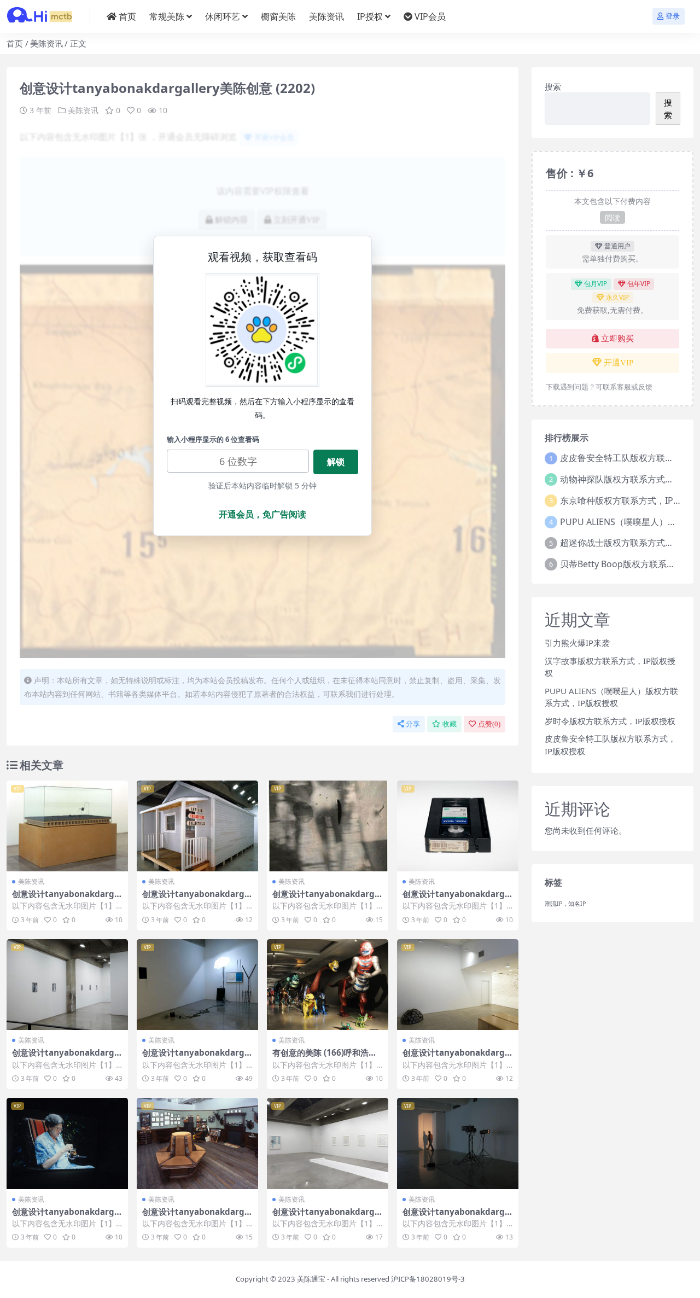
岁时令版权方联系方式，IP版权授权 (610, 720)
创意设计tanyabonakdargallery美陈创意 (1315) (67, 1216)
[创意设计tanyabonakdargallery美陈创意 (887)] (197, 985)
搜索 (553, 86)
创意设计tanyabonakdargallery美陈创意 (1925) (197, 898)
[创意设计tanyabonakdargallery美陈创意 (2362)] (67, 985)
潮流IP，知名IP (565, 903)
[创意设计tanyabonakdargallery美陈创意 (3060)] (327, 826)
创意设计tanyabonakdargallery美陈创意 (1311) (457, 1216)
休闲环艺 (222, 16)
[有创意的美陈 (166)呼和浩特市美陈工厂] (327, 985)
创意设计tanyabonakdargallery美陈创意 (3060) (327, 898)
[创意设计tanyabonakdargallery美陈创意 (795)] (197, 1143)
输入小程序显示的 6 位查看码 (213, 439)
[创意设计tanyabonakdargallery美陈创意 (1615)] (67, 826)
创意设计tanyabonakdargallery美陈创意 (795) (197, 1216)
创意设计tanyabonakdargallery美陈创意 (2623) (457, 898)
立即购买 (617, 338)
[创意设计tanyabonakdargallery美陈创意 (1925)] (197, 826)
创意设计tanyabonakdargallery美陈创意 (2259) (327, 1216)
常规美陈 (166, 16)
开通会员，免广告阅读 (262, 514)
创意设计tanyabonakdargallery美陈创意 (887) (197, 1057)
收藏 (449, 724)
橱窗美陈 (278, 16)
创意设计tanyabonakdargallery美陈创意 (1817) (457, 1057)
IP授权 (370, 16)
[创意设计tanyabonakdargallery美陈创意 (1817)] (457, 985)
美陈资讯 (326, 16)
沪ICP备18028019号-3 (428, 1279)
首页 (127, 16)
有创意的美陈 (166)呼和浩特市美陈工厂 (324, 1057)
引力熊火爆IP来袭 (577, 642)
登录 (673, 16)
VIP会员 (430, 16)
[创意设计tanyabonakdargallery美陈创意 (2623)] (457, 826)
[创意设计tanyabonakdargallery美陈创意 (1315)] (67, 1143)
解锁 (336, 462)
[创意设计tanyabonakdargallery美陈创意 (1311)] (457, 1143)
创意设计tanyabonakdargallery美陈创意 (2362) (67, 1057)
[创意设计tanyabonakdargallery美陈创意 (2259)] (327, 1143)
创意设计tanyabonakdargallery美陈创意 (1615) (67, 898)
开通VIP (618, 362)
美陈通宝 (311, 1279)
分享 (413, 724)
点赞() (489, 724)
